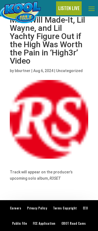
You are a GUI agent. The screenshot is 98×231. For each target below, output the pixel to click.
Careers (16, 208)
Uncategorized (69, 71)
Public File (19, 223)
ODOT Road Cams (74, 223)
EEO (85, 208)
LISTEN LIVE (68, 8)
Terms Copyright (65, 208)
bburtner (22, 71)
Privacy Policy (37, 208)
